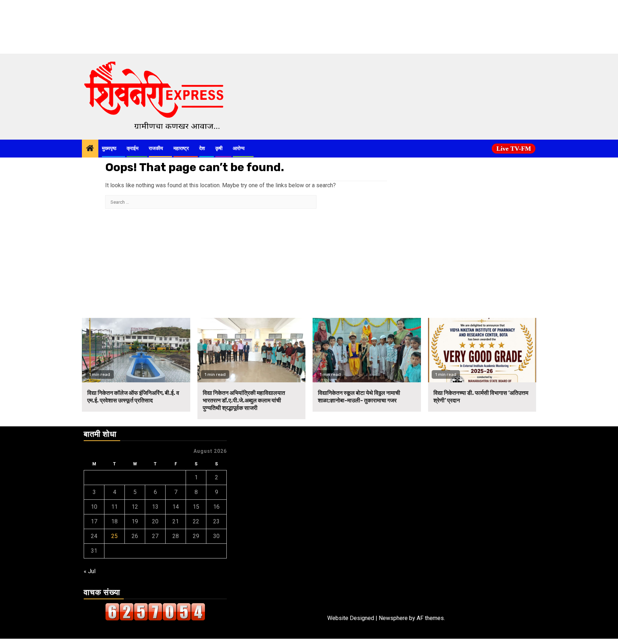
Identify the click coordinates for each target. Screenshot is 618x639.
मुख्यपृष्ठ (109, 148)
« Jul (89, 571)
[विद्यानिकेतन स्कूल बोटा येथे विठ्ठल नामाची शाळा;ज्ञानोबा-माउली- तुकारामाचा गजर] (367, 350)
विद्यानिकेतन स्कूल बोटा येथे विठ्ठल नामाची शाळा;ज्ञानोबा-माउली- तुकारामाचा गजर (359, 396)
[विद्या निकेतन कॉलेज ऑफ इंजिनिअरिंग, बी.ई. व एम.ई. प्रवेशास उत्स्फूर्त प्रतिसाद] (136, 350)
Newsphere (393, 618)
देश (202, 148)
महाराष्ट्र (181, 148)
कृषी (218, 148)
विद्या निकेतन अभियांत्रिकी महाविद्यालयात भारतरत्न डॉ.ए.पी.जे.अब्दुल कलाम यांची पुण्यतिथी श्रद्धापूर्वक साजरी (244, 400)
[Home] (90, 149)
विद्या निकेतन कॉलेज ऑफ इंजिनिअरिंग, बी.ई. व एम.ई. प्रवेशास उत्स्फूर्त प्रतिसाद (133, 396)
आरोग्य (239, 148)
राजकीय (156, 148)
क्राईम (132, 148)
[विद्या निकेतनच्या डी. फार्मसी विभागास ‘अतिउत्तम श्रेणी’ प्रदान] (482, 350)
